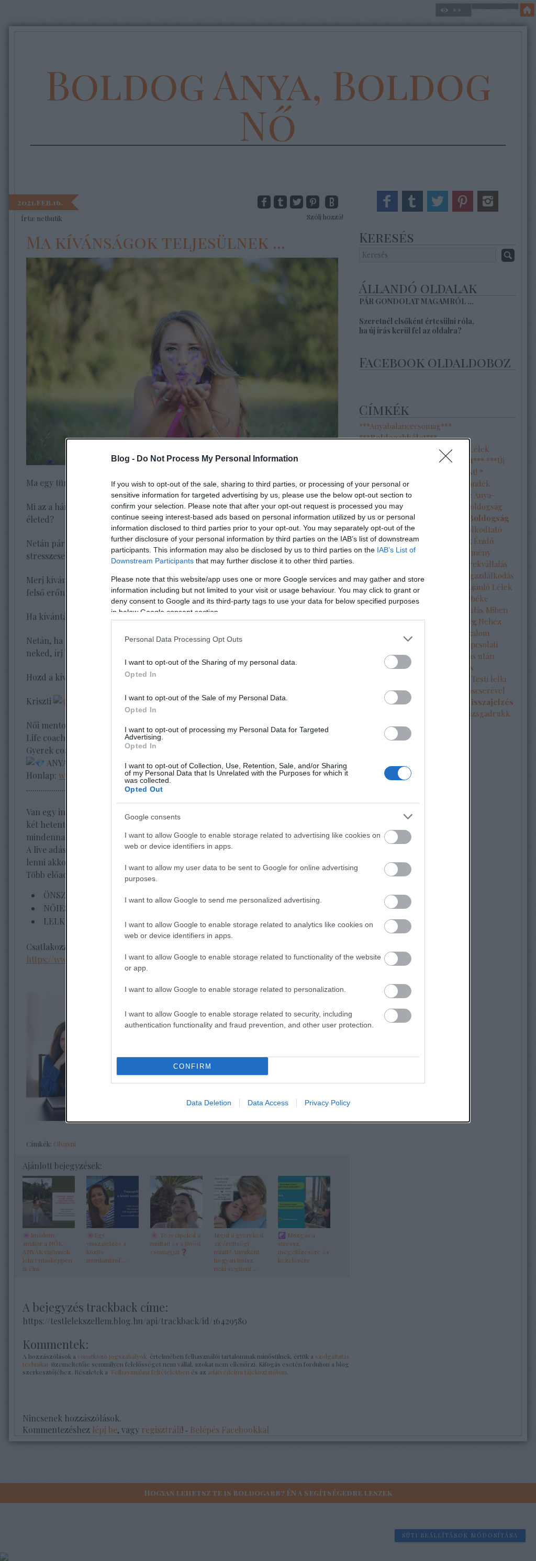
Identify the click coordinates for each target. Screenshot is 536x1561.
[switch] (397, 662)
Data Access (268, 1103)
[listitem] (268, 638)
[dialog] (268, 780)
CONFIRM (192, 1066)
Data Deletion (208, 1103)
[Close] (449, 459)
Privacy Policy (327, 1103)
